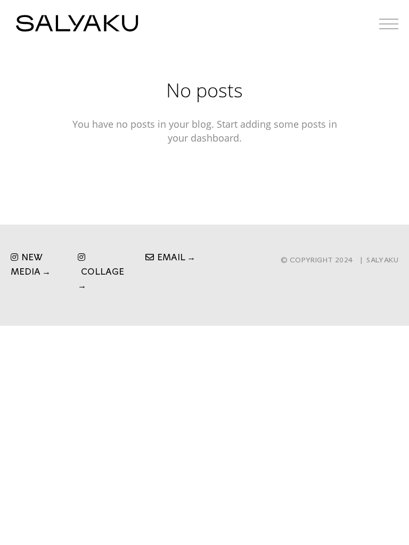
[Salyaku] (77, 24)
